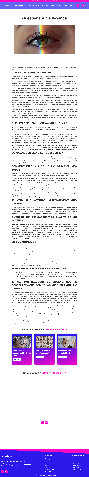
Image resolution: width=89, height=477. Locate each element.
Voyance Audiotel (40, 252)
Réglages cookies (52, 475)
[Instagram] (46, 422)
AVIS (66, 5)
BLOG (71, 5)
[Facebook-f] (42, 422)
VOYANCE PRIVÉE (19, 5)
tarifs (42, 175)
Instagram (64, 323)
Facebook (57, 323)
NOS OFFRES (45, 5)
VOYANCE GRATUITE (55, 5)
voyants (35, 321)
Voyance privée (70, 207)
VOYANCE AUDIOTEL (33, 5)
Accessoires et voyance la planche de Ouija (22, 353)
